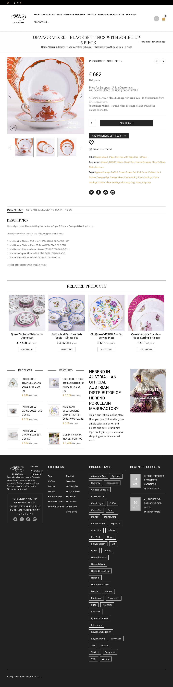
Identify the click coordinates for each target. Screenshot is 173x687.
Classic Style (97, 503)
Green (94, 550)
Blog (121, 14)
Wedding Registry (74, 14)
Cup (110, 509)
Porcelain (96, 611)
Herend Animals (56, 506)
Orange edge (103, 177)
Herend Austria (98, 557)
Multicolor (96, 597)
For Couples (72, 486)
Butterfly (95, 482)
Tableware (116, 638)
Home (44, 46)
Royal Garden (98, 638)
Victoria (105, 658)
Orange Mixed (116, 177)
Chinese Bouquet (99, 489)
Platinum (107, 604)
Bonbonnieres (55, 496)
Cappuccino (112, 482)
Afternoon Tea (98, 476)
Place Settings (145, 177)
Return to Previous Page (153, 41)
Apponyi (71, 46)
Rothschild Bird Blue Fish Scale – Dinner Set (67, 335)
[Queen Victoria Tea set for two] (54, 438)
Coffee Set (96, 509)
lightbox (13, 128)
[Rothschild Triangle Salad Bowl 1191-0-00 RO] (13, 383)
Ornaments (113, 597)
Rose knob (96, 625)
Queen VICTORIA (99, 618)
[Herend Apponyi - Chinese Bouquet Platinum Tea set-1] (45, 147)
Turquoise (110, 652)
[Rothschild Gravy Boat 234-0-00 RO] (13, 435)
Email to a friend (102, 149)
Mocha (51, 486)
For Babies (71, 501)
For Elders (71, 496)
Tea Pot (95, 652)
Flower (110, 537)
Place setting (130, 177)
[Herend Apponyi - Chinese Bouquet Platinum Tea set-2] (67, 147)
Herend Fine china (100, 570)
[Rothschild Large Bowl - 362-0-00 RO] (13, 411)
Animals (91, 14)
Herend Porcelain (100, 584)
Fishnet (152, 172)
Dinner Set (129, 161)
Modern (108, 591)
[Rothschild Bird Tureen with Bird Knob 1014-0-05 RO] (54, 383)
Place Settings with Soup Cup (120, 182)
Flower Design (98, 543)
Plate (91, 167)
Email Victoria (98, 523)
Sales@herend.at (29, 510)
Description (15, 209)
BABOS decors (116, 161)
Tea (50, 476)
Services (99, 167)
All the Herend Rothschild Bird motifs (153, 503)
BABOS (114, 172)
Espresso (115, 523)
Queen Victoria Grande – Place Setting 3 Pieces (146, 335)
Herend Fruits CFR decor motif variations (154, 480)
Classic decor (97, 496)
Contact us (40, 22)
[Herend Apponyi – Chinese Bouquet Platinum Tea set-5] (24, 147)
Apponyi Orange (102, 172)
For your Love (73, 491)
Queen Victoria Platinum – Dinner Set (27, 335)
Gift (113, 543)
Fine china (96, 530)
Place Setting (158, 161)
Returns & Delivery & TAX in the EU (49, 209)
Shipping (131, 14)
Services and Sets (51, 14)
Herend (107, 550)
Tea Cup (105, 645)
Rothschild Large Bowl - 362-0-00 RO (32, 410)
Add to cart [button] (27, 349)
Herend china (98, 564)
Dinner (122, 172)
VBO (93, 658)
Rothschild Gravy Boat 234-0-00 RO (31, 434)
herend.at (25, 513)
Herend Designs (57, 46)
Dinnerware (110, 516)
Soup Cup (146, 182)
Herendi (95, 577)
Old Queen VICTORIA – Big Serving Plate (106, 335)
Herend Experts (107, 14)
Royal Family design (101, 631)
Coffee (51, 481)
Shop (37, 14)
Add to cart (127, 123)
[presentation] (9, 95)
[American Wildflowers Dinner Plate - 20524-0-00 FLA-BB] (54, 411)
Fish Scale (142, 172)
